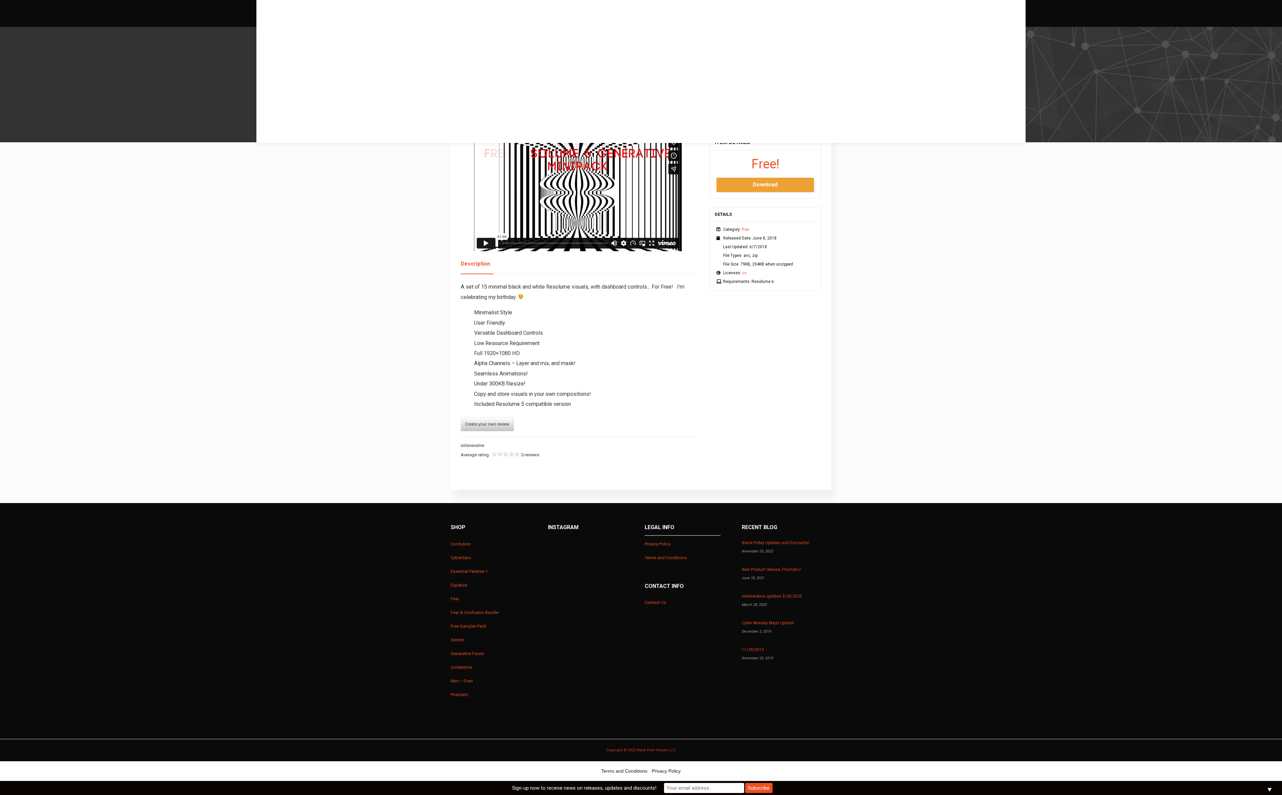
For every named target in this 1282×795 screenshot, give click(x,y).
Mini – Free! (462, 680)
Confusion (461, 543)
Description (475, 264)
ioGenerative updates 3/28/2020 (772, 596)
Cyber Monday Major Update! (768, 623)
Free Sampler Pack (468, 626)
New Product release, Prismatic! (771, 569)
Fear (455, 598)
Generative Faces (467, 653)
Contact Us (655, 602)
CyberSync (461, 557)
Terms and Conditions (666, 557)
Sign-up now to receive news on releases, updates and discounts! (584, 788)
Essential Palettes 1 (469, 571)
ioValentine (461, 667)
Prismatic (459, 694)
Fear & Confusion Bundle (474, 612)
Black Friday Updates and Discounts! (776, 542)
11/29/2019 (753, 649)
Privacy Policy (657, 543)
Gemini (457, 639)
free (745, 229)
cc (744, 273)
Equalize (459, 585)
